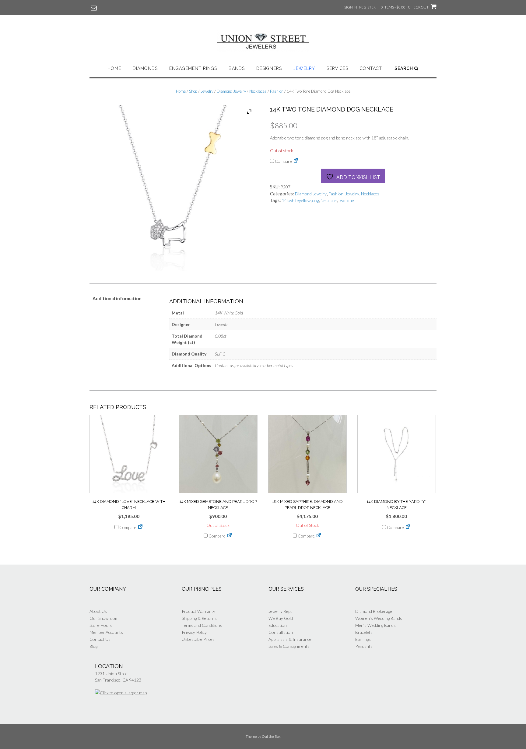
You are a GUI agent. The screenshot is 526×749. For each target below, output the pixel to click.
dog (315, 200)
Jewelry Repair (281, 611)
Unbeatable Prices (198, 639)
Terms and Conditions (202, 625)
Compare (283, 161)
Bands (237, 68)
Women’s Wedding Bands (378, 618)
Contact (371, 68)
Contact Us (99, 639)
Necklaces (258, 91)
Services (337, 68)
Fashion (276, 91)
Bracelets (364, 632)
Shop (193, 91)
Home (114, 68)
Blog (93, 646)
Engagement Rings (193, 68)
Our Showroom (103, 618)
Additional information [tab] (117, 298)
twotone (346, 200)
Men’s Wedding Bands (375, 625)
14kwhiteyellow (296, 200)
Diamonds (145, 68)
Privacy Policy (194, 632)
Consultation (280, 632)
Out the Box (271, 736)
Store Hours (100, 625)
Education (277, 625)
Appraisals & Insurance (289, 639)
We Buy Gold (280, 618)
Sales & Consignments (289, 646)
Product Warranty (198, 611)
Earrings (363, 639)
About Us (98, 611)
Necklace (329, 200)
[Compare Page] (296, 161)
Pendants (364, 646)
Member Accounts (106, 632)
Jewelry (304, 68)
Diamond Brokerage (373, 611)
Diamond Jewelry (231, 91)
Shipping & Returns (199, 618)
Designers (269, 68)
